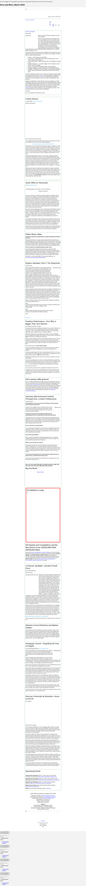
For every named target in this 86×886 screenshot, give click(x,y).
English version (33, 185)
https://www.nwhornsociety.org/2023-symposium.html (47, 780)
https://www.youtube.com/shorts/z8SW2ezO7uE (43, 144)
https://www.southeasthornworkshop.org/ (47, 776)
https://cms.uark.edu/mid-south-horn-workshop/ (40, 783)
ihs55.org (27, 87)
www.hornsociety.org (35, 384)
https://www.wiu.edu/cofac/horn (32, 786)
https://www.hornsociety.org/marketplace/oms (35, 257)
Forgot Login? (6, 841)
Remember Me (4, 838)
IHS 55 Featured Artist (38, 101)
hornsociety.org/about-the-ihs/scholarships (40, 552)
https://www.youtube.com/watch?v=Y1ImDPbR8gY (36, 616)
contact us (41, 75)
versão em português (30, 31)
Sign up (4, 843)
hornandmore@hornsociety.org (48, 795)
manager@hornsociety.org (50, 796)
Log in (2, 839)
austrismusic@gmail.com (48, 798)
